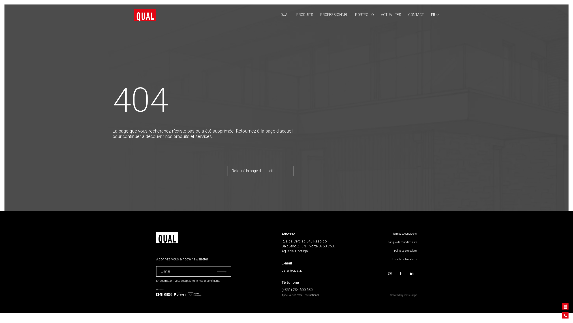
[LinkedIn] (411, 273)
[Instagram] (390, 273)
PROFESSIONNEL (334, 15)
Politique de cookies (405, 250)
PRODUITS (304, 15)
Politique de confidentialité (402, 242)
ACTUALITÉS (391, 15)
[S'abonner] (222, 271)
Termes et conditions (405, 233)
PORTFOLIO (364, 15)
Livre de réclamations (404, 259)
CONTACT (416, 15)
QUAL (284, 15)
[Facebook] (401, 273)
